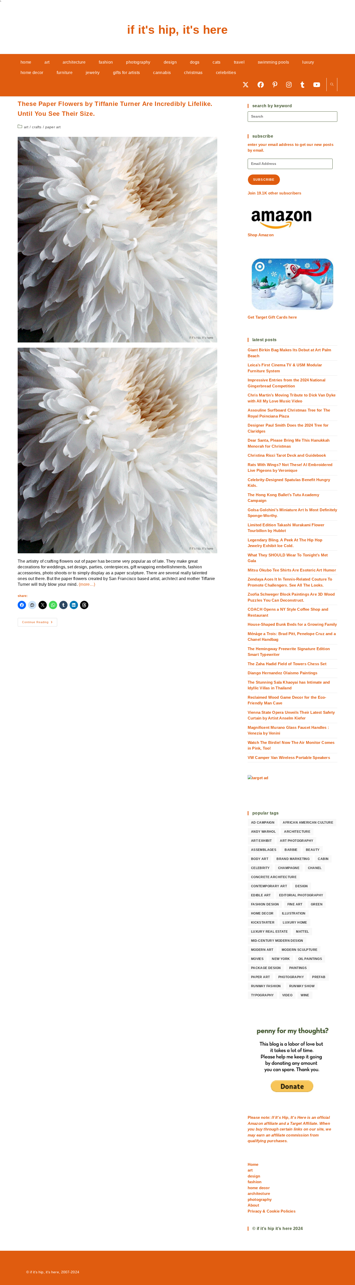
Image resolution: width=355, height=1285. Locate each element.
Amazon (256, 1123)
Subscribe (264, 179)
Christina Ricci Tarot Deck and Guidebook (287, 455)
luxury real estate (269, 931)
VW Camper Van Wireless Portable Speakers (289, 757)
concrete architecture (274, 877)
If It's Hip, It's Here (177, 29)
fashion (254, 1182)
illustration (294, 913)
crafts (36, 127)
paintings (298, 968)
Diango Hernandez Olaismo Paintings (283, 673)
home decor (262, 913)
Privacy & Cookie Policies (271, 1211)
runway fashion (266, 986)
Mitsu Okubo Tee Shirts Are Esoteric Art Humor (292, 570)
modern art (262, 950)
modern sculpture (299, 950)
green (317, 904)
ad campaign (262, 822)
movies (257, 959)
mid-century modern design (277, 941)
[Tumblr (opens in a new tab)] (304, 84)
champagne (289, 868)
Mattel (302, 931)
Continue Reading (39, 623)
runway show (301, 986)
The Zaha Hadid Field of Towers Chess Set (287, 664)
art (26, 127)
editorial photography (301, 895)
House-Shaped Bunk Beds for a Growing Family (292, 624)
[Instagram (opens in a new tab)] (290, 84)
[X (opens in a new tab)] (247, 84)
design (301, 886)
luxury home (295, 922)
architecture (297, 831)
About (253, 1205)
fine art (295, 904)
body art (259, 859)
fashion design (265, 904)
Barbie (291, 850)
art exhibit (261, 841)
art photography (296, 841)
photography (291, 977)
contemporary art (269, 886)
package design (266, 968)
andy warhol (263, 831)
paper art (53, 127)
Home (253, 1164)
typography (262, 995)
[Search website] (332, 85)
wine (305, 995)
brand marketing (293, 859)
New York (281, 959)
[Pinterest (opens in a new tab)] (277, 84)
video (287, 995)
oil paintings (310, 959)
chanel (315, 868)
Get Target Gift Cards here (272, 317)
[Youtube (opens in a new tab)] (318, 84)
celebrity (260, 868)
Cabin (323, 859)
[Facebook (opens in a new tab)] (262, 84)
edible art (261, 895)
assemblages (263, 850)
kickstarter (262, 922)
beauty (312, 850)
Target (296, 1123)
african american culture (308, 822)
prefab (318, 977)
